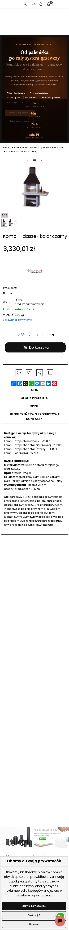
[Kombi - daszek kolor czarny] (4, 223)
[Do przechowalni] (29, 373)
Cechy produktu (34, 398)
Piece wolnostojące (39, 93)
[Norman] (35, 271)
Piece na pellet (14, 98)
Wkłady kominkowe (16, 93)
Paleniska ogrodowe (50, 98)
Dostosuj (33, 915)
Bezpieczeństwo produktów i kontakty (34, 416)
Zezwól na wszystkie (34, 905)
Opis (34, 390)
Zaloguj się (41, 4)
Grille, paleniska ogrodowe (36, 147)
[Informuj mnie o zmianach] (50, 373)
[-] (29, 335)
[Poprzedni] (28, 160)
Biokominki (30, 98)
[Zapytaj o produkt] (18, 373)
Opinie (34, 406)
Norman (58, 147)
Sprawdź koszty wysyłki (17, 320)
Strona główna (11, 147)
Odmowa (34, 924)
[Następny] (41, 160)
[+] (45, 335)
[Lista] (34, 160)
